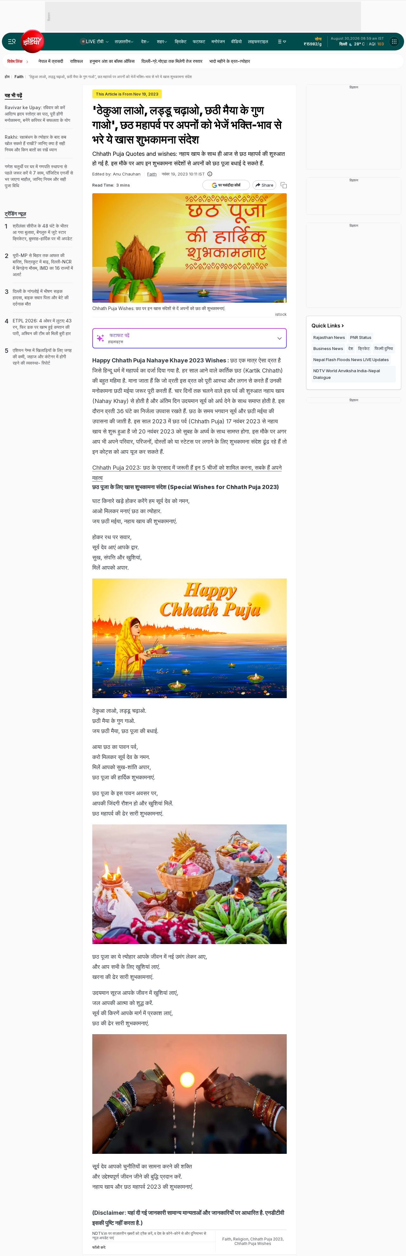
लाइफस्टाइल (258, 41)
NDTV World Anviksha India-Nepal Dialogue (346, 374)
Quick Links (325, 325)
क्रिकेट (181, 41)
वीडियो (236, 41)
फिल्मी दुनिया (384, 348)
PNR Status (360, 337)
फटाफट (199, 41)
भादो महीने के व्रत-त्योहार (229, 61)
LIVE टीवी (95, 41)
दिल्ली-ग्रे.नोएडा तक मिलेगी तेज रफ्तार (171, 61)
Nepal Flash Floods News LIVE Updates (351, 359)
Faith (152, 173)
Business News (328, 348)
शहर (160, 41)
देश (143, 41)
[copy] (284, 185)
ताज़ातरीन (122, 41)
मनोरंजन (218, 41)
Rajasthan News (329, 337)
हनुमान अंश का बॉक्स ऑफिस (112, 61)
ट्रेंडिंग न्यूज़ (15, 213)
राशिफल (76, 61)
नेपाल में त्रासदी (50, 61)
